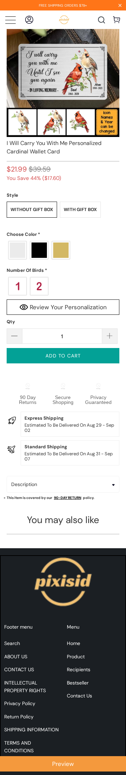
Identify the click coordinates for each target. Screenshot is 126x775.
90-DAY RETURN (67, 497)
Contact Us (79, 696)
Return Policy (19, 717)
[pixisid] (64, 19)
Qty (11, 322)
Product (76, 656)
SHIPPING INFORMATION (31, 729)
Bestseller (78, 683)
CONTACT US (19, 669)
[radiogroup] (63, 250)
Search (12, 643)
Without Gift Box (31, 209)
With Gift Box (80, 209)
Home (73, 643)
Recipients (78, 669)
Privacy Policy (19, 703)
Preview (63, 764)
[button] (63, 234)
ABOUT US (15, 656)
